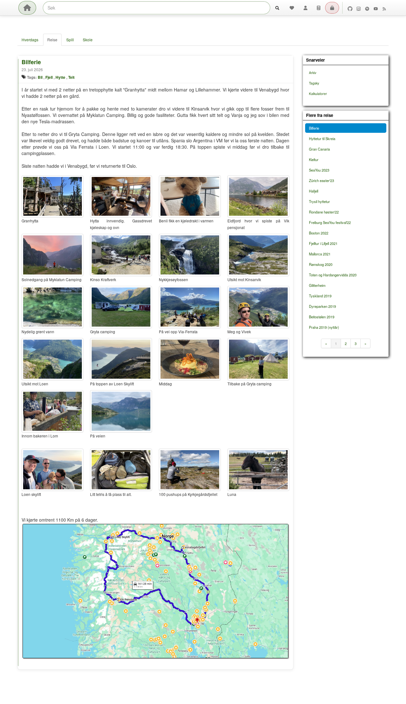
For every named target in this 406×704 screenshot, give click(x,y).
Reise (52, 39)
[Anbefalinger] (292, 7)
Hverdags (30, 39)
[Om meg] (305, 7)
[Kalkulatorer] (318, 7)
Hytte (60, 77)
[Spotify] (367, 8)
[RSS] (384, 8)
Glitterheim (317, 285)
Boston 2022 (318, 232)
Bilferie (31, 62)
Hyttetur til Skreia (322, 138)
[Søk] (277, 7)
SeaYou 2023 (319, 170)
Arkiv (312, 72)
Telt (71, 77)
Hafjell (313, 190)
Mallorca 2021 (320, 253)
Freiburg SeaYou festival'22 (330, 222)
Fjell (49, 77)
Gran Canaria (319, 149)
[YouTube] (375, 8)
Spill (70, 39)
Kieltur (313, 159)
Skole (88, 39)
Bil (40, 77)
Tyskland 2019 (320, 295)
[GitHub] (350, 8)
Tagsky (314, 83)
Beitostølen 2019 (321, 316)
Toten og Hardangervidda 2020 (333, 274)
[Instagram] (358, 8)
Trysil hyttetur (319, 201)
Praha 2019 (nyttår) (324, 327)
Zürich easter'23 (321, 180)
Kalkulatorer (318, 93)
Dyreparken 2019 (322, 306)
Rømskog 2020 (320, 264)
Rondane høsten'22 (324, 211)
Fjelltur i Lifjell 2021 (323, 243)
